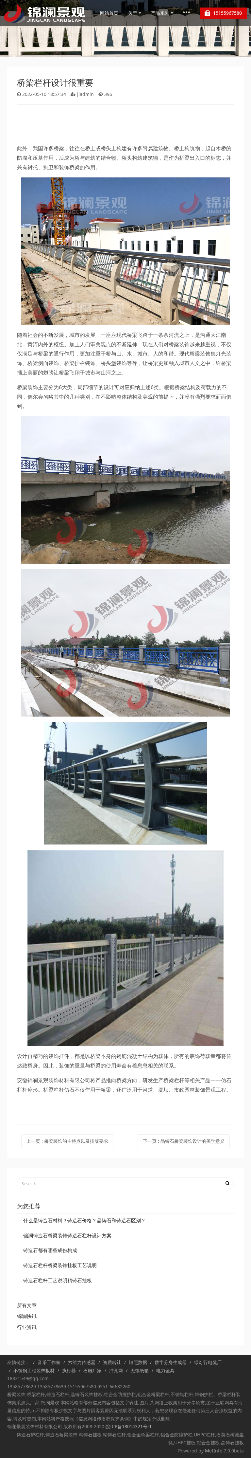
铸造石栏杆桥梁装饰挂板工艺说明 (60, 1265)
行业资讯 (27, 1327)
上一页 (67, 1141)
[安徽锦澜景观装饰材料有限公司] (45, 13)
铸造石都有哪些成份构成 (50, 1250)
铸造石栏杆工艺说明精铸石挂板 (57, 1280)
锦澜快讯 (27, 1316)
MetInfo (213, 1451)
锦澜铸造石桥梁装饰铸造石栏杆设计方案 (67, 1235)
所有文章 (27, 1305)
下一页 (184, 1141)
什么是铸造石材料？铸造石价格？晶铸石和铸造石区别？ (84, 1220)
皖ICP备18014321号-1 (128, 1426)
